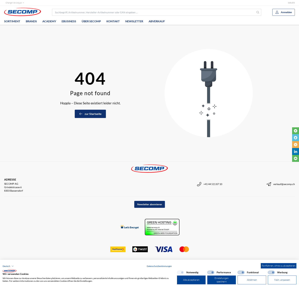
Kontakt (113, 21)
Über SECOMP (91, 21)
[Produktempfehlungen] (295, 137)
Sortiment (12, 21)
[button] (8, 266)
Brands (31, 21)
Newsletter (134, 21)
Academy (49, 21)
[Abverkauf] (295, 144)
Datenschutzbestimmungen (159, 266)
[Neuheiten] (295, 130)
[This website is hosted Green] (162, 227)
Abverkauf (157, 21)
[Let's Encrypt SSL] (129, 227)
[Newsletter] (295, 158)
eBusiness (69, 21)
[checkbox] (180, 272)
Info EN (291, 2)
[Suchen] (258, 12)
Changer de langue (14, 2)
